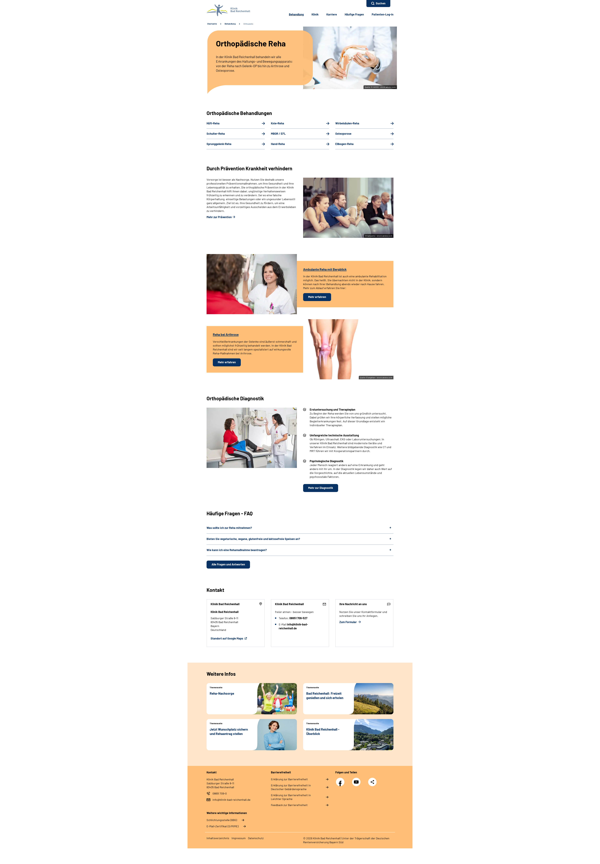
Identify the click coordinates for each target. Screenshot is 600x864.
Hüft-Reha (213, 123)
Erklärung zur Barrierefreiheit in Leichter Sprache (291, 797)
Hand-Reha (278, 144)
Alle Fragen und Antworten (228, 564)
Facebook (341, 780)
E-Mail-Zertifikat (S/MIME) (223, 826)
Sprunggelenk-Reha (219, 144)
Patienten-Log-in (382, 14)
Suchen (380, 3)
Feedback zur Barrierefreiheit (289, 805)
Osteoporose (343, 133)
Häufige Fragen (354, 14)
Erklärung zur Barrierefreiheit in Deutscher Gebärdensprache (291, 787)
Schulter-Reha (216, 133)
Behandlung (296, 14)
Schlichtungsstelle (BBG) (222, 820)
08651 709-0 (219, 793)
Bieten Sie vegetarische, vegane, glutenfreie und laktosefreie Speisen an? (253, 539)
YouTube (357, 780)
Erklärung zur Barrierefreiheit (289, 779)
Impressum (239, 838)
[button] (378, 3)
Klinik (315, 14)
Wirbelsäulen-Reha (347, 123)
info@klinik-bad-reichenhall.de (231, 799)
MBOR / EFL (278, 133)
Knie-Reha (277, 123)
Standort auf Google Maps (227, 638)
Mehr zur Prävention (219, 217)
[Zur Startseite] (228, 10)
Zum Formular (348, 622)
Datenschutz (256, 838)
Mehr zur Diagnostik (320, 487)
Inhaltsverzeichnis (218, 838)
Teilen (372, 781)
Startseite (212, 24)
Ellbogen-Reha (344, 144)
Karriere (331, 14)
